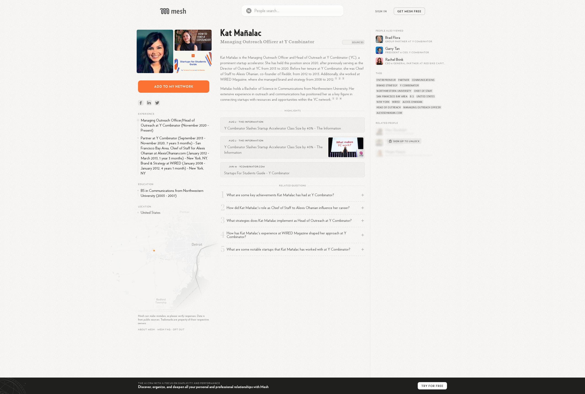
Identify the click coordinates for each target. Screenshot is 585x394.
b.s (412, 96)
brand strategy (387, 85)
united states (426, 96)
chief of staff (423, 91)
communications (423, 80)
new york (383, 101)
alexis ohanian (413, 101)
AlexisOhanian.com (389, 112)
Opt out (179, 329)
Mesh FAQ (163, 329)
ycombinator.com (252, 167)
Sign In (381, 11)
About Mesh (146, 329)
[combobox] (292, 10)
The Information (251, 122)
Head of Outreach (389, 107)
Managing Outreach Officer (422, 107)
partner (403, 80)
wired (396, 101)
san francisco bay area (392, 96)
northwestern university (394, 91)
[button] (163, 329)
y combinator (409, 85)
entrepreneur (386, 80)
